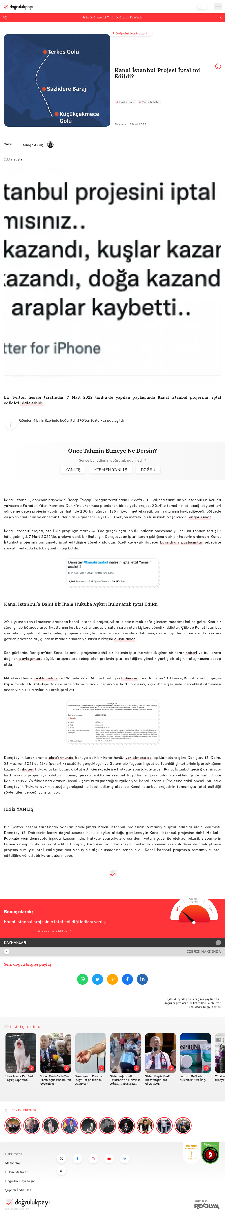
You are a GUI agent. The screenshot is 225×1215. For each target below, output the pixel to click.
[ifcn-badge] (191, 1153)
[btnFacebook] (127, 980)
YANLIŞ (73, 469)
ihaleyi (28, 769)
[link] (27, 1152)
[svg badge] (210, 1153)
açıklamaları (46, 677)
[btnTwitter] (97, 980)
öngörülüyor (200, 516)
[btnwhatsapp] (82, 980)
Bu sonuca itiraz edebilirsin (52, 931)
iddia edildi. (32, 403)
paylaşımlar (192, 542)
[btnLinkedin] (142, 980)
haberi (191, 652)
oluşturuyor (124, 638)
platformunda (61, 757)
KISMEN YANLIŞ (110, 469)
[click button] (61, 1158)
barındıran (169, 542)
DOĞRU (148, 469)
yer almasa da (138, 757)
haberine (129, 677)
